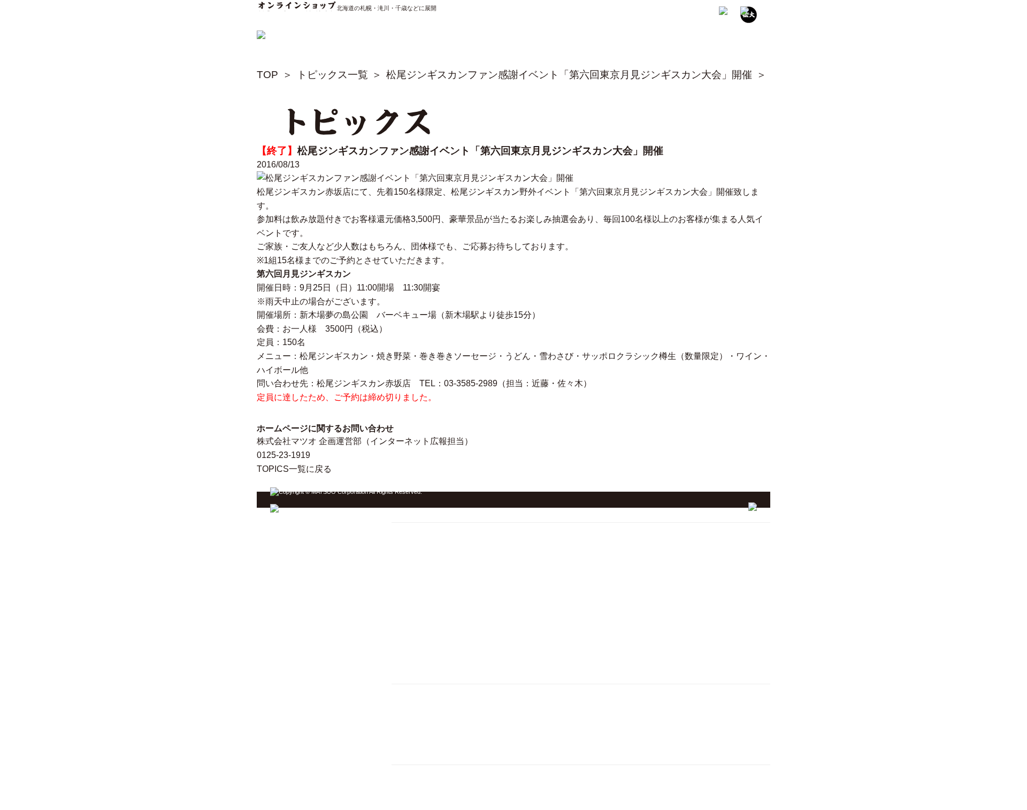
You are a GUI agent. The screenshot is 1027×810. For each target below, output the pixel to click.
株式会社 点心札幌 (426, 788)
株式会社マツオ (421, 694)
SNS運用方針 (417, 734)
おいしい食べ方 (421, 586)
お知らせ (410, 627)
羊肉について (417, 613)
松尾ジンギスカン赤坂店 (304, 191)
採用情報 (410, 708)
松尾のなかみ (417, 559)
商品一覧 (410, 640)
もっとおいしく (421, 600)
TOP (267, 74)
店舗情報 (410, 573)
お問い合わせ (417, 653)
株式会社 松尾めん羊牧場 (437, 802)
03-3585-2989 (470, 383)
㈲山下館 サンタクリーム (437, 775)
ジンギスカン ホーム (434, 512)
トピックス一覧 (332, 74)
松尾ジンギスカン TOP (434, 533)
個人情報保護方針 (425, 721)
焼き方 (406, 546)
